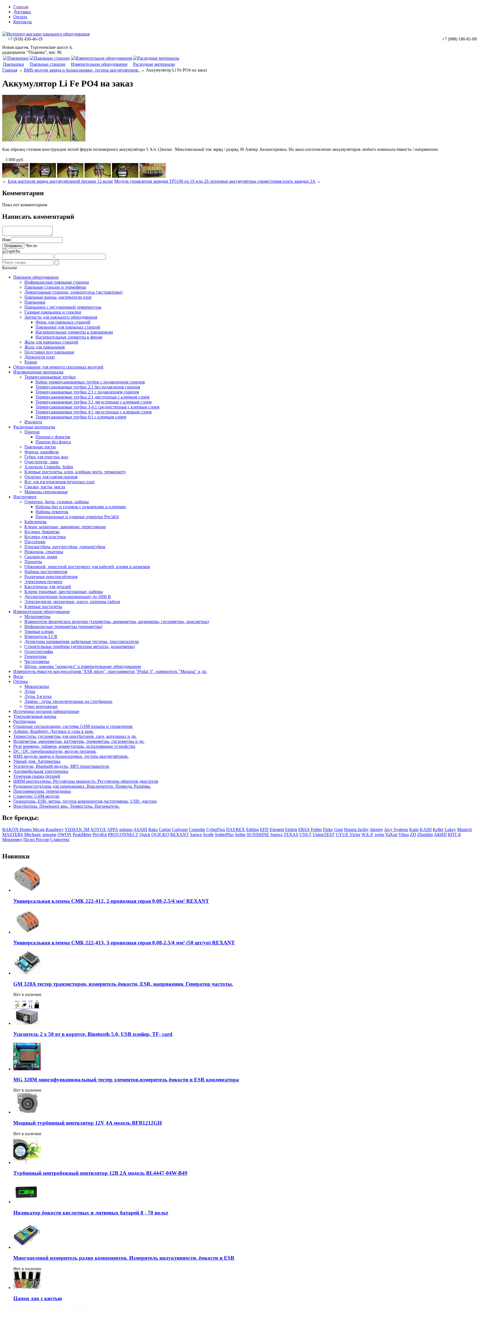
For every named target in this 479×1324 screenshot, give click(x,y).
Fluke (328, 829)
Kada (414, 829)
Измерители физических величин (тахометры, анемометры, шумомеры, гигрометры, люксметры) (116, 621)
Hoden (26, 829)
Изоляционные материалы (38, 372)
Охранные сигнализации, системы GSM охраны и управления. (73, 726)
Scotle (208, 834)
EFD (264, 829)
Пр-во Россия (36, 839)
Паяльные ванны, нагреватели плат (58, 297)
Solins (240, 834)
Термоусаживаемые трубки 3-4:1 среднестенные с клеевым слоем (97, 407)
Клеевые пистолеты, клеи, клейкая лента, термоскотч (75, 471)
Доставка (22, 11)
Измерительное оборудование (99, 64)
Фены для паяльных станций (62, 322)
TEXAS (291, 834)
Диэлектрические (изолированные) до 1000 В (67, 596)
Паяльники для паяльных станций (67, 327)
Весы (18, 676)
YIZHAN (74, 829)
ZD (413, 834)
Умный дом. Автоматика (36, 761)
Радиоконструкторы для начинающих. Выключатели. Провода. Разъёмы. (82, 786)
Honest (351, 829)
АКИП (440, 834)
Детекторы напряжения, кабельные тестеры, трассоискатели (81, 641)
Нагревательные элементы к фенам (68, 337)
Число (31, 245)
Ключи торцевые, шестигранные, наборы (63, 591)
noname (49, 834)
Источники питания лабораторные (46, 711)
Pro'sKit (100, 834)
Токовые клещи (39, 631)
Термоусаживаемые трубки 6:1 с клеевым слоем (80, 417)
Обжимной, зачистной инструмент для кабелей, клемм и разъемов (87, 566)
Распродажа (24, 721)
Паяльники (13, 64)
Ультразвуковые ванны (34, 716)
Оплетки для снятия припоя (50, 476)
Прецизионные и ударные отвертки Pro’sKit (77, 516)
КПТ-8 (454, 834)
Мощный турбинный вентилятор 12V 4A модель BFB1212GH (87, 1123)
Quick (144, 834)
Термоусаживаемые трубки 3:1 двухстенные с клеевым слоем (93, 402)
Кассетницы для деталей (47, 586)
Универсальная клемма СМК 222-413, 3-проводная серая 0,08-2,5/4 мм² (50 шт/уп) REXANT (124, 943)
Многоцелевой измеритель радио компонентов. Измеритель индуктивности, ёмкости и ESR (124, 1258)
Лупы (29, 691)
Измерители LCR (40, 636)
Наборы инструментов (45, 571)
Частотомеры (36, 661)
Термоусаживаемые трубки (50, 377)
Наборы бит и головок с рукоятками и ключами (80, 506)
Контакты (22, 21)
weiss (379, 834)
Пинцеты (33, 561)
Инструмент (25, 496)
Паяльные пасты (40, 446)
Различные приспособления (50, 576)
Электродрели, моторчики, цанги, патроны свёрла (72, 601)
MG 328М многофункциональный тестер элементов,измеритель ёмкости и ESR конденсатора (126, 1079)
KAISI (426, 829)
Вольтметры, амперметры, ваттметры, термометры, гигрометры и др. (78, 741)
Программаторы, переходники (42, 791)
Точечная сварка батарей (36, 776)
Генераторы (35, 656)
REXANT (179, 834)
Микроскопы (36, 686)
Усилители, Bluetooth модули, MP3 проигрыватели (61, 766)
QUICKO (160, 834)
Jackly (363, 829)
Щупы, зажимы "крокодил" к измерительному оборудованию (82, 666)
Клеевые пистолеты (43, 606)
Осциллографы (38, 651)
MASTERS (12, 834)
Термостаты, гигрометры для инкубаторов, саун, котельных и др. (75, 736)
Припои (32, 432)
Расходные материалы (154, 64)
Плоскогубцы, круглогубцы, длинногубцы (64, 546)
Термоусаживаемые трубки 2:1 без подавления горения (87, 387)
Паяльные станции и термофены (55, 287)
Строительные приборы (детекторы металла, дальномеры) (79, 646)
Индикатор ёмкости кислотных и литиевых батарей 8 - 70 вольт (90, 1213)
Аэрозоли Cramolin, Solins (48, 466)
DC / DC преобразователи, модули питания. (54, 751)
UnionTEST (324, 834)
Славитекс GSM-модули (36, 796)
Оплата (20, 16)
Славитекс (60, 839)
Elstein (291, 829)
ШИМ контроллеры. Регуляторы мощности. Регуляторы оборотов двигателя (85, 781)
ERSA (304, 829)
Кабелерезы (35, 521)
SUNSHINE (258, 834)
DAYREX (235, 829)
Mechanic (32, 834)
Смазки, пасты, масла (44, 486)
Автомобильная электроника (40, 771)
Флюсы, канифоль (41, 451)
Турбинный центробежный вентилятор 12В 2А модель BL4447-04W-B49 (100, 1173)
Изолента (33, 422)
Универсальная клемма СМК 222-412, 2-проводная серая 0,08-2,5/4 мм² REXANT (111, 901)
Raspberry (55, 829)
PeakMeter (82, 834)
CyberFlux (215, 829)
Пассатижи (34, 541)
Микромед (12, 839)
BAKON (11, 829)
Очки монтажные (41, 706)
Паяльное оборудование (36, 277)
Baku (153, 829)
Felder (316, 829)
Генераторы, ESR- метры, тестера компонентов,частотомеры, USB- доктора (85, 801)
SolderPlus (224, 834)
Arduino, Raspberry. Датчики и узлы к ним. (53, 731)
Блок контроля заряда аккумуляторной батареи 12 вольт (60, 181)
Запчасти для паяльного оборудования (60, 317)
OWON (64, 834)
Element (277, 829)
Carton (165, 829)
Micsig (39, 829)
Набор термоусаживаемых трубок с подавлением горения (90, 382)
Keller (438, 829)
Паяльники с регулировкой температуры (62, 307)
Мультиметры (37, 616)
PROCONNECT (123, 834)
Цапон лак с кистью (37, 1298)
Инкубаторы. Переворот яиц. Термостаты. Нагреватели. (66, 806)
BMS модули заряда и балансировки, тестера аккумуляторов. (82, 70)
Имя (6, 239)
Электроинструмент (43, 581)
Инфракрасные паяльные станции (56, 282)
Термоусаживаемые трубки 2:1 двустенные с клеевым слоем (92, 397)
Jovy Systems (396, 829)
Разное (30, 362)
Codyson (180, 829)
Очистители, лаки (41, 461)
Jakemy (376, 829)
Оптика (20, 681)
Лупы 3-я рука (38, 696)
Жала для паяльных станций (51, 342)
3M (86, 829)
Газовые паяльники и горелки (52, 312)
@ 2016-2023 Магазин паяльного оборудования (47, 1309)
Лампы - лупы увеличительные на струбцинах (68, 701)
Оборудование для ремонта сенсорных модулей (58, 367)
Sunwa (276, 834)
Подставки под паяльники (49, 352)
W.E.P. (367, 834)
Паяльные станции (47, 64)
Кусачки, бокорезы (42, 531)
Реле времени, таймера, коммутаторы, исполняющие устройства (74, 746)
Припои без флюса (53, 441)
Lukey (450, 829)
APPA (112, 829)
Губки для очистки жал (46, 456)
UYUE (343, 834)
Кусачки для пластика (45, 536)
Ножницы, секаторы (43, 551)
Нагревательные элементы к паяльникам (74, 332)
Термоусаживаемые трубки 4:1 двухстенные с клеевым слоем (93, 412)
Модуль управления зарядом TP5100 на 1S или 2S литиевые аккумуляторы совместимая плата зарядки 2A (214, 181)
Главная (20, 6)
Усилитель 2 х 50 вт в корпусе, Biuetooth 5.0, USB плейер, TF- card (92, 1034)
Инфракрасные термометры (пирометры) (63, 626)
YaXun (391, 834)
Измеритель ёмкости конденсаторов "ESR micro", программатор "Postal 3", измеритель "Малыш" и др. (110, 671)
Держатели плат (39, 357)
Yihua (403, 834)
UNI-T (305, 834)
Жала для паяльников (44, 347)
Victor (355, 834)
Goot (338, 829)
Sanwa (196, 834)
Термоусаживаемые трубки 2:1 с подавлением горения (87, 392)
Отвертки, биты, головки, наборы (56, 501)
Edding (252, 829)
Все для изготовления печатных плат (59, 481)
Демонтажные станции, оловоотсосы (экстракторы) (73, 292)
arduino (126, 829)
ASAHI (140, 829)
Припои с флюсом (52, 436)
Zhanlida (425, 834)
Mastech (464, 829)
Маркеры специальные (46, 491)
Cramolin (197, 829)
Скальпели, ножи (40, 556)
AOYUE (98, 829)
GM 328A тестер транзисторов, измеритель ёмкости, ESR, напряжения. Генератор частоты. (123, 984)
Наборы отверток (51, 511)
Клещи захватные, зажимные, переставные (65, 526)
